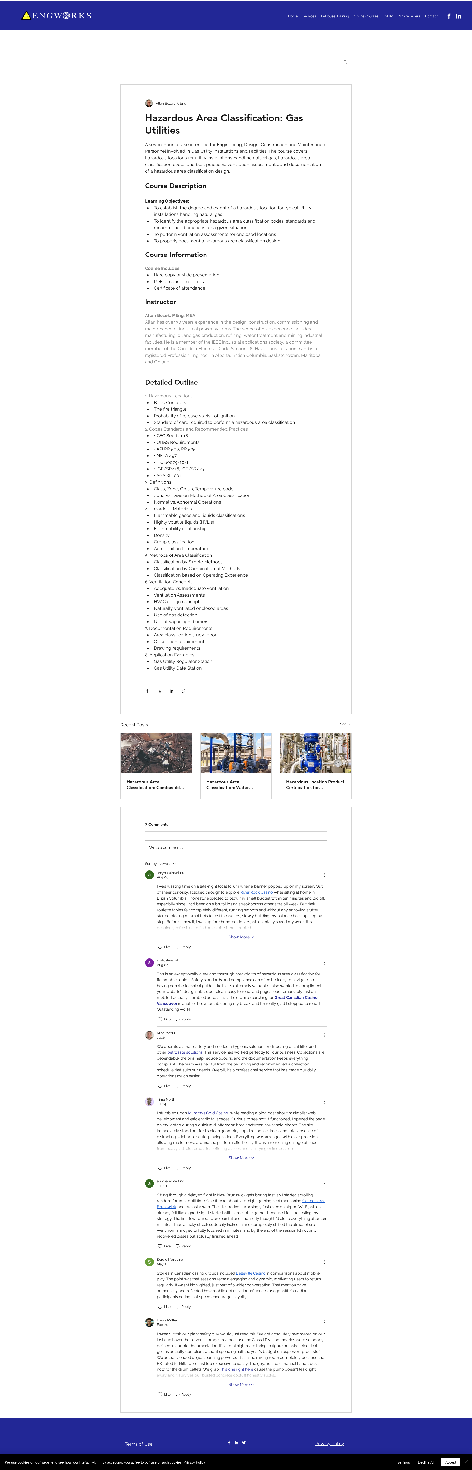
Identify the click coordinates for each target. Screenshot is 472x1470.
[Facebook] (449, 16)
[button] (345, 62)
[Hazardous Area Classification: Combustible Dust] (156, 753)
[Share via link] (183, 691)
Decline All (426, 1462)
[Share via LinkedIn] (171, 691)
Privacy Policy (194, 1462)
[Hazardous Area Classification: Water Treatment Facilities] (236, 753)
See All (346, 724)
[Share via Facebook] (147, 691)
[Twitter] (243, 1442)
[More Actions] (324, 875)
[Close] (466, 1462)
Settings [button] (403, 1462)
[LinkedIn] (458, 16)
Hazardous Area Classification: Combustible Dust (154, 784)
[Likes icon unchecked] (160, 947)
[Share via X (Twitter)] (159, 691)
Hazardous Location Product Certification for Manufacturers (315, 784)
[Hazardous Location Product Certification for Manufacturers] (315, 753)
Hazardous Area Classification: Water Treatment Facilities (227, 784)
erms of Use (140, 1444)
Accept (450, 1462)
